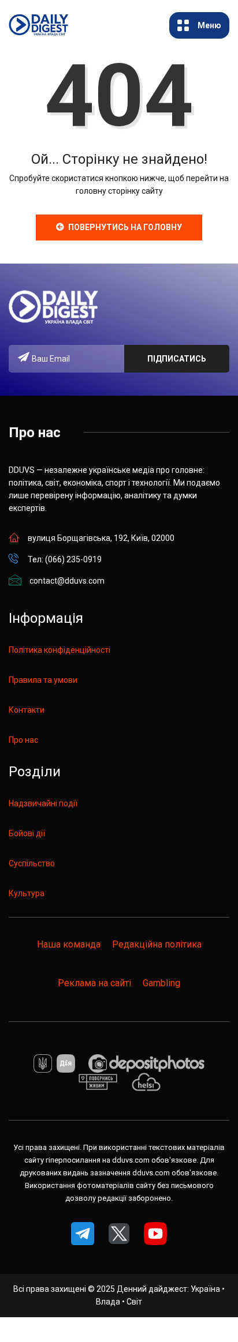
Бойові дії (27, 833)
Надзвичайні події (43, 803)
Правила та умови (43, 680)
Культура (26, 893)
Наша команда (69, 944)
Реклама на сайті (94, 983)
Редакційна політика (157, 944)
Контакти (26, 710)
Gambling (161, 983)
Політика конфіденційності (59, 650)
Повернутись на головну (125, 227)
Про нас (23, 740)
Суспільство (32, 863)
